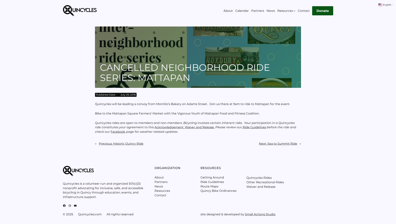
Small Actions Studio (260, 214)
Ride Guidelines (254, 127)
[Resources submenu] (294, 11)
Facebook (118, 132)
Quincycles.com (90, 214)
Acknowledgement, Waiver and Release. (185, 127)
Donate (322, 11)
